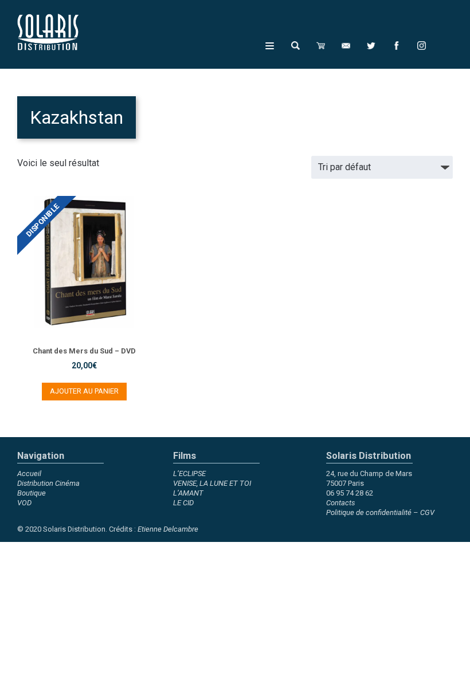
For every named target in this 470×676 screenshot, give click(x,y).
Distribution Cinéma (48, 483)
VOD (24, 502)
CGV (427, 512)
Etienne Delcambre (168, 529)
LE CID (183, 502)
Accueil (29, 473)
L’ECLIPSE (189, 473)
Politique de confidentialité (369, 512)
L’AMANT (188, 493)
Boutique (31, 493)
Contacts (340, 502)
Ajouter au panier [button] (84, 391)
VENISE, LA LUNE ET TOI (212, 483)
